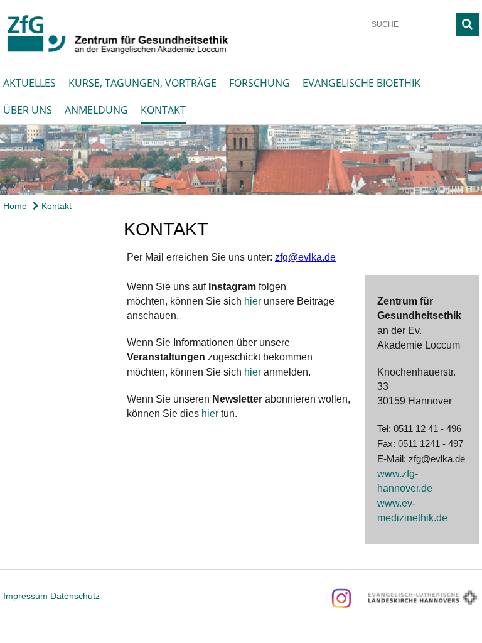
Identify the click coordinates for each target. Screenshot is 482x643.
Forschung (259, 83)
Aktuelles (29, 83)
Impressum (25, 596)
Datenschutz (75, 596)
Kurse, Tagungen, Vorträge (142, 83)
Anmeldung (96, 110)
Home (15, 206)
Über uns (27, 110)
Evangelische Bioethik (361, 83)
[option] (241, 160)
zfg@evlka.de (305, 257)
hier (252, 301)
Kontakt (163, 110)
